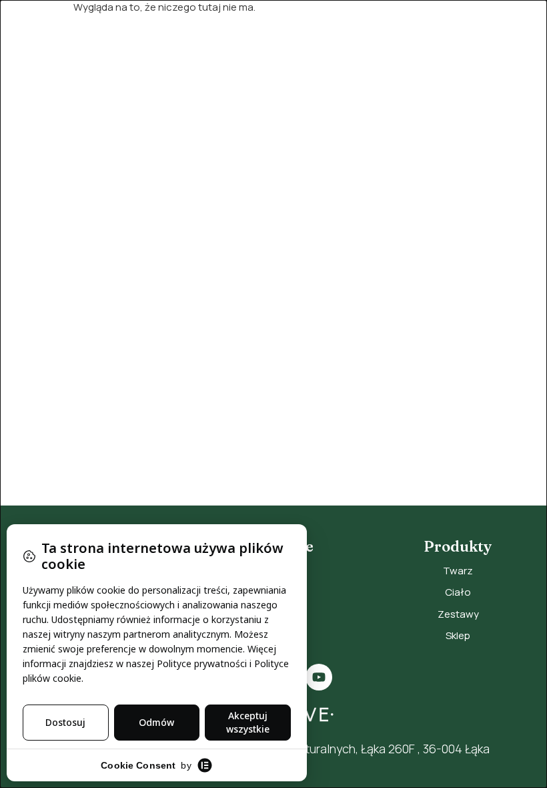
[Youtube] (319, 677)
